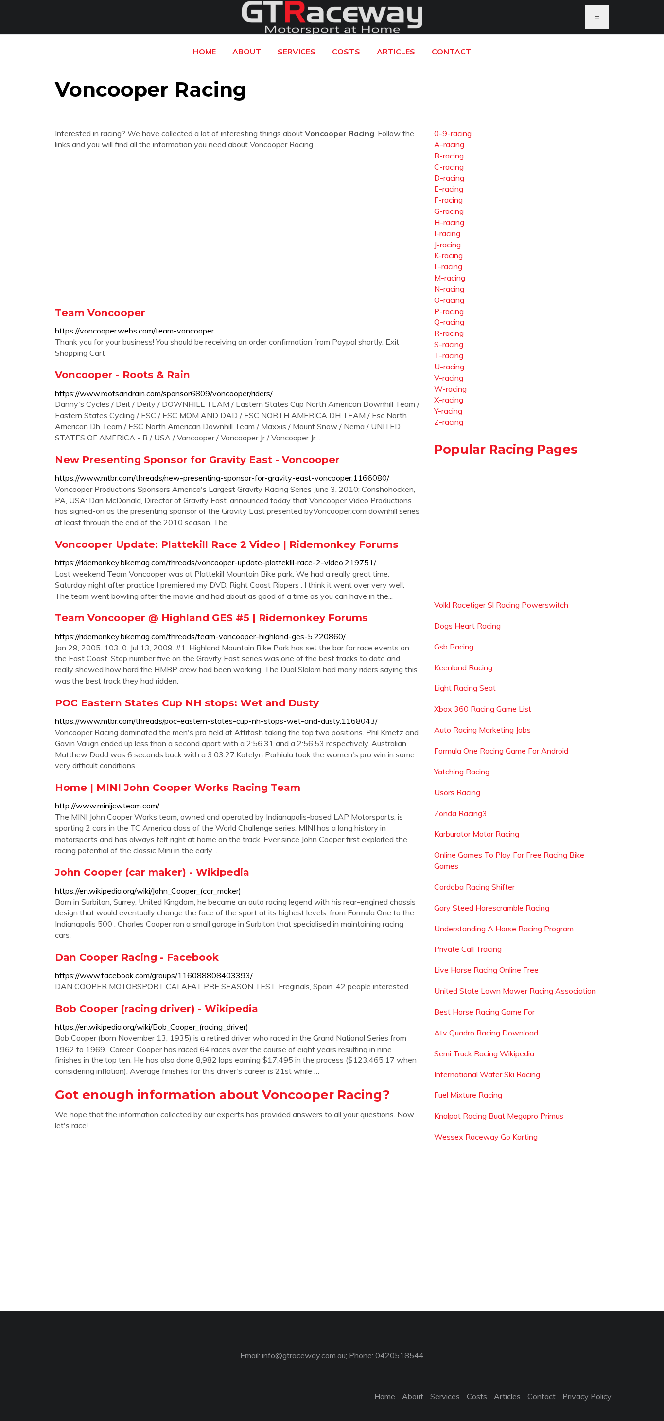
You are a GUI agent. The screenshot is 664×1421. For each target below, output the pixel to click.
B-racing (449, 155)
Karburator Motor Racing (476, 834)
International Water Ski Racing (487, 1074)
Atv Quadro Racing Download (486, 1032)
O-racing (449, 300)
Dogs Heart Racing (467, 626)
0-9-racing (453, 133)
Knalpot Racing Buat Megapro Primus (498, 1116)
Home (204, 51)
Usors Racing (457, 792)
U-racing (449, 366)
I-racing (447, 233)
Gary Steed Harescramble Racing (491, 907)
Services (296, 51)
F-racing (448, 200)
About (246, 51)
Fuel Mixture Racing (468, 1095)
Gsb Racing (453, 646)
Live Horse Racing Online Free (486, 970)
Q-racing (449, 322)
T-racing (448, 355)
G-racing (449, 211)
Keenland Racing (463, 667)
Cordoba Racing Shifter (474, 887)
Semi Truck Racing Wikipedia (484, 1053)
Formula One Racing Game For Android (501, 750)
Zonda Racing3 (460, 813)
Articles (396, 51)
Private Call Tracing (468, 949)
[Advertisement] (237, 228)
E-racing (448, 188)
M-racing (449, 277)
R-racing (449, 333)
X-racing (448, 399)
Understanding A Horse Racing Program (504, 928)
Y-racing (448, 411)
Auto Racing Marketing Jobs (482, 730)
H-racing (449, 222)
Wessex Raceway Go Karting (486, 1136)
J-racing (447, 244)
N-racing (449, 289)
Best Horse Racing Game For (484, 1012)
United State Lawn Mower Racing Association (515, 991)
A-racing (449, 144)
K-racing (448, 255)
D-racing (449, 178)
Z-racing (448, 422)
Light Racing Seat (465, 688)
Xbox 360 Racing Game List (482, 709)
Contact (452, 51)
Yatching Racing (461, 771)
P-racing (449, 311)
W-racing (450, 389)
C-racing (449, 167)
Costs (346, 51)
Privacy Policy (587, 1396)
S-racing (448, 344)
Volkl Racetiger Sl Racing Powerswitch (501, 605)
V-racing (448, 378)
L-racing (448, 266)
